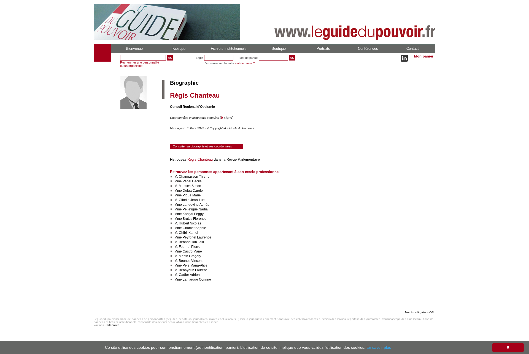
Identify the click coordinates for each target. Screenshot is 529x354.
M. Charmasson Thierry (191, 177)
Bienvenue (134, 48)
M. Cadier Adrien (187, 275)
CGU (432, 312)
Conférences (368, 48)
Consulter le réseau (186, 295)
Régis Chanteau (200, 159)
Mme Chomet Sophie (190, 228)
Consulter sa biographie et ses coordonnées (202, 146)
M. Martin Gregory (187, 256)
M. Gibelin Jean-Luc (189, 200)
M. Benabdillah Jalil (189, 242)
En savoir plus (378, 347)
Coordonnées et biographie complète (195, 117)
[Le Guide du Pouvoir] (167, 39)
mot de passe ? (245, 63)
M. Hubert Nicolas (187, 223)
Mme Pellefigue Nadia (191, 209)
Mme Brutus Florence (190, 219)
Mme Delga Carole (188, 191)
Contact (412, 48)
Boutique (279, 48)
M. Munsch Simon (187, 186)
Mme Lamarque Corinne (192, 279)
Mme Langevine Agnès (191, 205)
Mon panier (423, 56)
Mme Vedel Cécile (188, 181)
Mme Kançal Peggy (189, 214)
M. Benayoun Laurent (190, 270)
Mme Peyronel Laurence (192, 237)
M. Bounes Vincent (188, 261)
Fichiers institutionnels (229, 48)
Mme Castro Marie (188, 251)
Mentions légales (416, 312)
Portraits (323, 48)
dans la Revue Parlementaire (236, 159)
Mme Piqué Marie (187, 195)
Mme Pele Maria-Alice (190, 265)
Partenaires (112, 324)
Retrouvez (178, 159)
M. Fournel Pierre (187, 247)
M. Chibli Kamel (186, 233)
